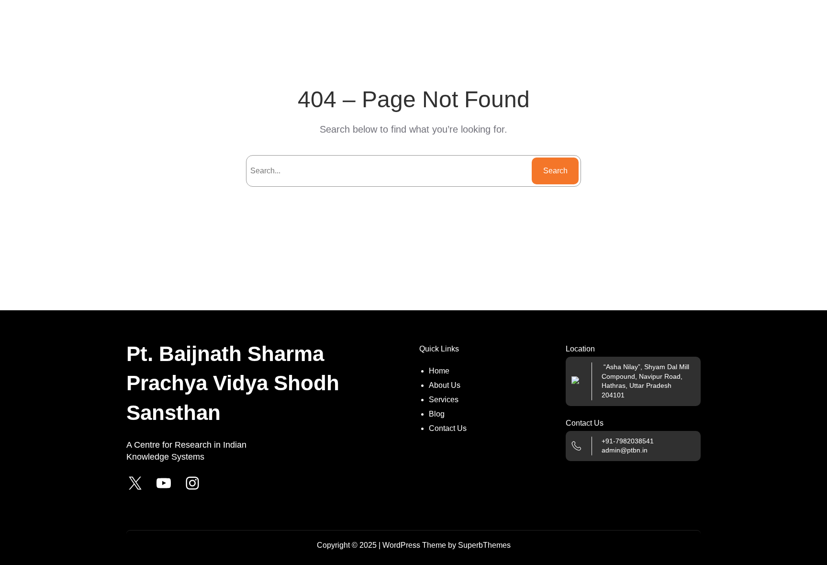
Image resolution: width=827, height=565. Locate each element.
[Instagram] (192, 483)
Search (555, 171)
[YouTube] (163, 483)
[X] (135, 483)
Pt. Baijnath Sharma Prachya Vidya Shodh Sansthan (232, 383)
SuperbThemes (484, 545)
